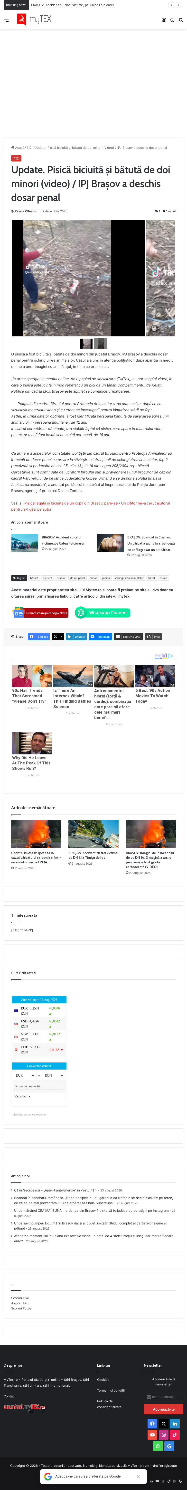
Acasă (19, 148)
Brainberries (32, 708)
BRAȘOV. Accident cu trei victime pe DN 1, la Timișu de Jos (93, 855)
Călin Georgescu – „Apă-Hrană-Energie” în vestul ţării (55, 1190)
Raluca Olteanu (25, 211)
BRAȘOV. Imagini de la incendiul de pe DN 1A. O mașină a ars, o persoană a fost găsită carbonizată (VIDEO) (150, 860)
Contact (10, 1396)
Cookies (103, 1380)
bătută (34, 578)
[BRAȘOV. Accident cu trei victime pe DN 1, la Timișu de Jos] (93, 834)
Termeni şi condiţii (111, 1390)
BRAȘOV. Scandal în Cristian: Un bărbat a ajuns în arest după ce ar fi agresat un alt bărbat (151, 543)
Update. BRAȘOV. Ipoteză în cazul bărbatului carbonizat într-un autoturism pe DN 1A (36, 857)
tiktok (152, 578)
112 (29, 148)
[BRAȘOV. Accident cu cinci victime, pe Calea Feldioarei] (24, 543)
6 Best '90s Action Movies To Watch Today (152, 696)
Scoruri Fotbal (21, 1308)
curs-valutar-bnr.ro (35, 1114)
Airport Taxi (19, 1303)
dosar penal (77, 578)
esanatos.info (114, 724)
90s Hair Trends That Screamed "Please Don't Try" (29, 696)
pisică (106, 578)
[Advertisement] (93, 78)
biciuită (47, 578)
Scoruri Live (20, 1298)
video (163, 578)
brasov (61, 578)
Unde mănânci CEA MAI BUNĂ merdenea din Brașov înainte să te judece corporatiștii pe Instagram (91, 1210)
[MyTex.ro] (36, 19)
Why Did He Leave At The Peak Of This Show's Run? (31, 763)
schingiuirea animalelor (129, 578)
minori (94, 578)
